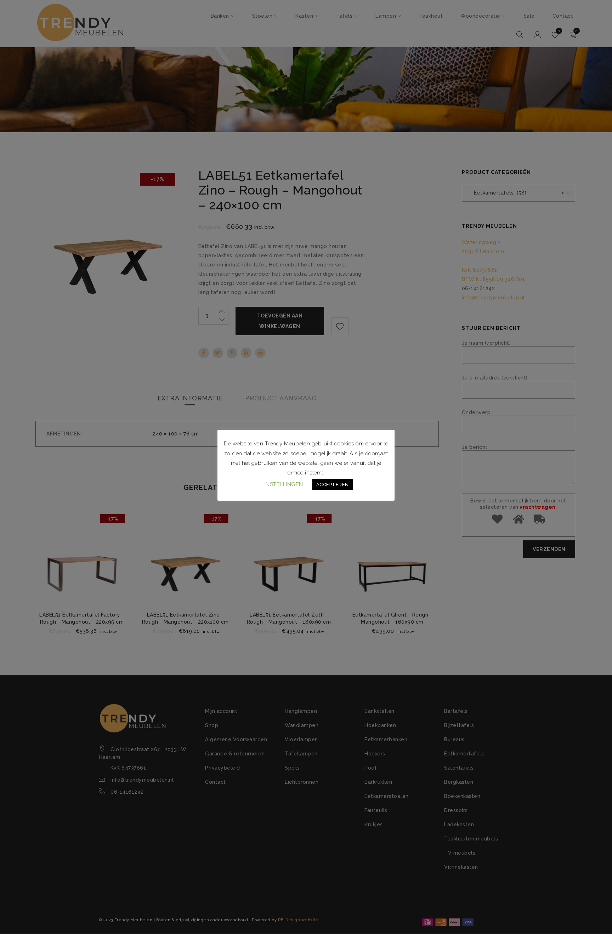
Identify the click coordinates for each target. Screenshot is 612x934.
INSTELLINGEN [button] (284, 484)
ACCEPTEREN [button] (332, 484)
